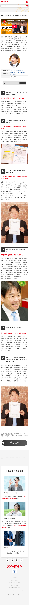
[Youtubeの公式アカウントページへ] (7, 560)
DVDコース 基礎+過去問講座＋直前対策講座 (18, 73)
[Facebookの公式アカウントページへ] (16, 560)
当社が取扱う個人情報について (14, 587)
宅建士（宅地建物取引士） (16, 70)
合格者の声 (18, 457)
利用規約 (14, 577)
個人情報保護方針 (14, 585)
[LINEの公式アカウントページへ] (12, 560)
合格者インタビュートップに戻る (15, 442)
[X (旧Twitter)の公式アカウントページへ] (21, 560)
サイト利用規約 (14, 580)
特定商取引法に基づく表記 (14, 582)
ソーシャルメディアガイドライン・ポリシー (14, 590)
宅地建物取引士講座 (10, 457)
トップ (2, 457)
